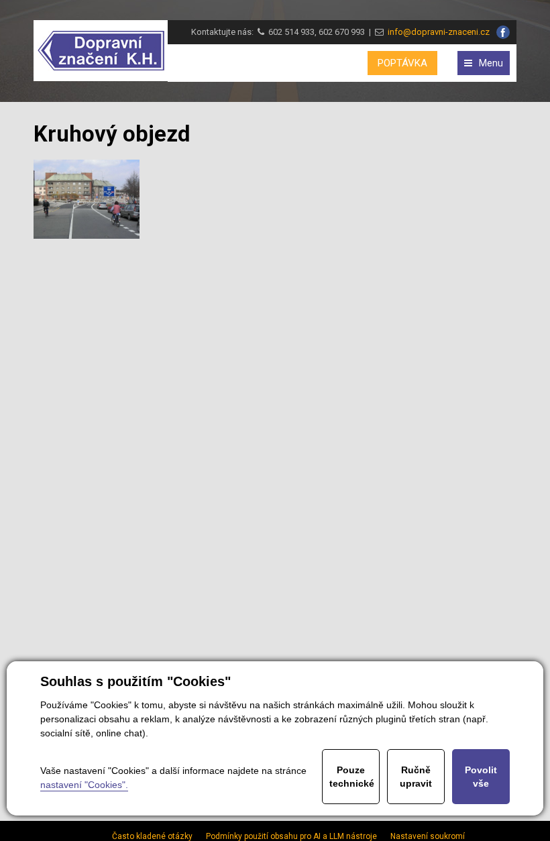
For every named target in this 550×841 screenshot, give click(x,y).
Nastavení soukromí (427, 836)
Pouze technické (351, 777)
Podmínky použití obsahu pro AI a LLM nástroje (291, 836)
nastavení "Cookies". (84, 784)
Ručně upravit (416, 777)
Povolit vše (481, 777)
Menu (491, 63)
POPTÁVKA (402, 63)
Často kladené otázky (152, 836)
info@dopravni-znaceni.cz (437, 32)
